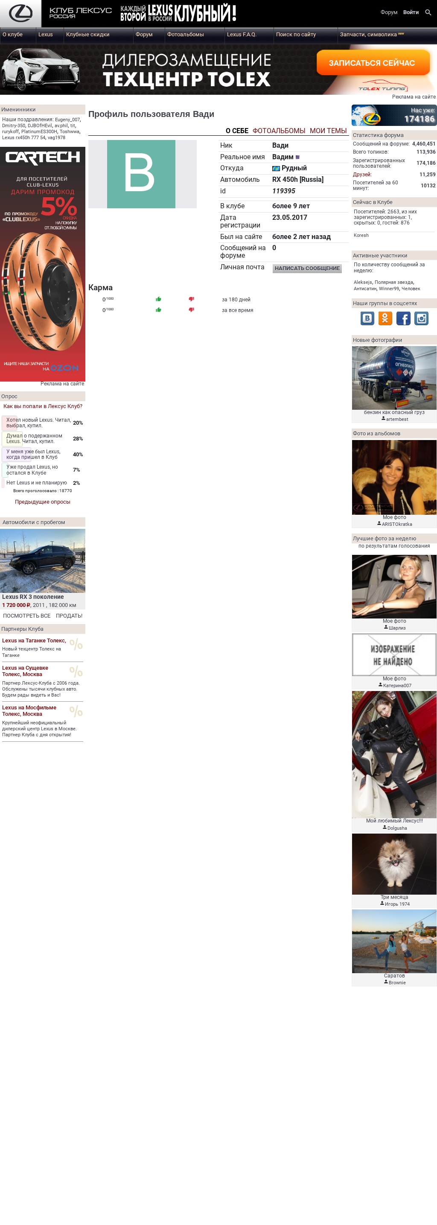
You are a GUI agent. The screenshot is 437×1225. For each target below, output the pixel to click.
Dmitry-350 (13, 125)
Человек (411, 289)
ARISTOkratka (397, 524)
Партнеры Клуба (22, 629)
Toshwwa (69, 131)
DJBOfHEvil (40, 125)
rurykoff (10, 131)
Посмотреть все (26, 615)
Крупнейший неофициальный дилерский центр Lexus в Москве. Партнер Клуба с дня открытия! (39, 729)
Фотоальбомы (185, 34)
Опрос (9, 396)
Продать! (69, 615)
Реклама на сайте (414, 97)
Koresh (361, 235)
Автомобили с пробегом (34, 522)
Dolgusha (397, 828)
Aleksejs (363, 282)
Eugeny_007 (67, 119)
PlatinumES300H (39, 131)
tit (72, 125)
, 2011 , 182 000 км (39, 605)
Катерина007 (397, 685)
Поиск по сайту (296, 34)
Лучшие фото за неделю (385, 538)
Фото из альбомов (376, 433)
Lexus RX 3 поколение (33, 596)
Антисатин (365, 289)
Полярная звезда (394, 282)
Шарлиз (397, 628)
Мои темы (328, 131)
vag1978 (56, 137)
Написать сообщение (307, 268)
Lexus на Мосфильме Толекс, (29, 710)
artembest (397, 419)
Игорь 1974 (397, 904)
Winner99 (389, 289)
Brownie (397, 983)
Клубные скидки (88, 34)
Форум (144, 34)
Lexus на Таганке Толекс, (34, 640)
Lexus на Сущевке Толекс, (25, 671)
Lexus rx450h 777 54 (23, 137)
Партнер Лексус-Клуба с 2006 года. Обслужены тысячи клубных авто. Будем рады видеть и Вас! (41, 689)
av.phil (61, 125)
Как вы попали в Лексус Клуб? (42, 406)
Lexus (45, 34)
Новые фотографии (377, 340)
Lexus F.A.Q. (241, 34)
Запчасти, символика (372, 34)
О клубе (13, 34)
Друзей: (362, 175)
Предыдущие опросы (42, 502)
